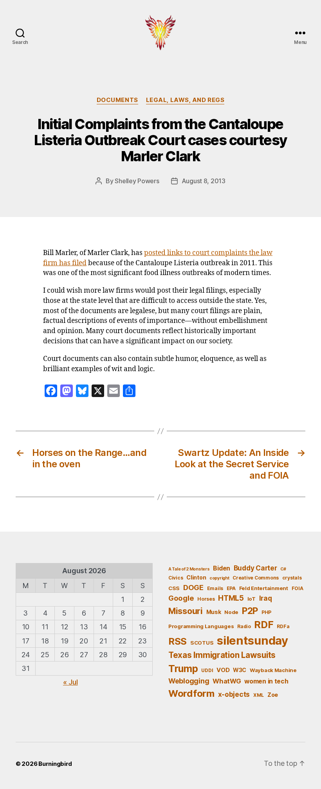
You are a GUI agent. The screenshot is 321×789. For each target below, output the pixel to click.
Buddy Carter (255, 568)
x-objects (234, 694)
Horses (206, 599)
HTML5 (231, 598)
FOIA (297, 588)
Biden (221, 568)
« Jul (70, 682)
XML (258, 695)
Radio (244, 626)
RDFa (283, 626)
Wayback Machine (273, 670)
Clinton (196, 577)
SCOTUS (201, 643)
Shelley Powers (137, 181)
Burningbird (55, 763)
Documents (117, 100)
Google (181, 598)
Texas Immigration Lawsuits (222, 655)
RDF (263, 624)
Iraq (265, 598)
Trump (183, 668)
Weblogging (188, 681)
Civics (175, 578)
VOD (222, 670)
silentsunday (252, 640)
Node (231, 612)
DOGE (193, 587)
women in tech (266, 681)
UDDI (207, 670)
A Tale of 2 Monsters (189, 569)
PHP (266, 612)
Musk (213, 612)
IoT (251, 599)
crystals (292, 578)
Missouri (185, 611)
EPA (231, 588)
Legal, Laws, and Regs (185, 100)
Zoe (272, 694)
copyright (219, 578)
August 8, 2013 (203, 181)
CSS (174, 588)
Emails (215, 588)
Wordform (191, 693)
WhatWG (227, 681)
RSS (177, 641)
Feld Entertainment (263, 588)
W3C (239, 670)
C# (283, 569)
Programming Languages (201, 626)
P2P (250, 610)
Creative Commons (256, 578)
